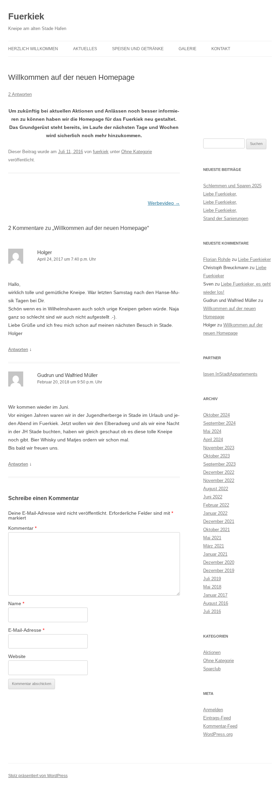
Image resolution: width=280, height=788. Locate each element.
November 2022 (218, 480)
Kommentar (22, 528)
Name (16, 603)
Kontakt (220, 48)
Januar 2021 (215, 554)
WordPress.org (218, 734)
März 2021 (213, 546)
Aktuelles (85, 48)
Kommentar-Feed (220, 726)
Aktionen (212, 652)
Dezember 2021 (218, 521)
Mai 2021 (212, 537)
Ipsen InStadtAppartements (230, 374)
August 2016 (215, 603)
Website (17, 656)
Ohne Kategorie (136, 151)
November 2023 (218, 447)
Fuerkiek (26, 16)
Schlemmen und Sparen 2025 (232, 185)
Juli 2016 (212, 611)
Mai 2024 (212, 431)
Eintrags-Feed (217, 717)
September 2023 (219, 464)
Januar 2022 (215, 513)
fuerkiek (101, 151)
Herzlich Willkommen (33, 48)
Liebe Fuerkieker (254, 259)
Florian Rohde (216, 259)
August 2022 (215, 488)
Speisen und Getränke (138, 48)
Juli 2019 (212, 578)
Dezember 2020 (218, 562)
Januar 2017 (215, 595)
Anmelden (213, 709)
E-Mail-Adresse (26, 630)
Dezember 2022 (218, 472)
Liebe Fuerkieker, (220, 193)
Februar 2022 (216, 505)
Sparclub (212, 668)
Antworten (18, 349)
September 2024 (219, 423)
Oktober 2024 (216, 415)
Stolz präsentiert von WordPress (38, 775)
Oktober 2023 (216, 455)
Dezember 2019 (218, 570)
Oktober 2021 (216, 529)
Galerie (187, 48)
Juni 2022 (212, 496)
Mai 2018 (212, 586)
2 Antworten (20, 94)
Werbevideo (164, 203)
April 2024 (213, 439)
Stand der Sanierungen (225, 218)
